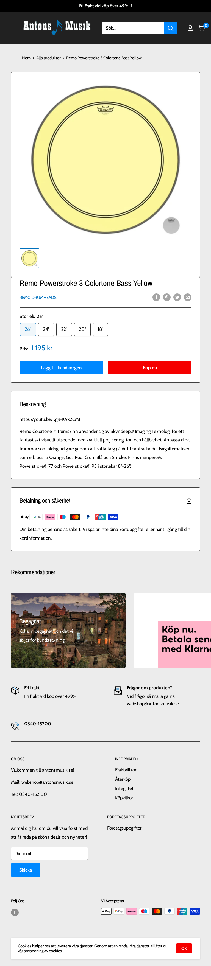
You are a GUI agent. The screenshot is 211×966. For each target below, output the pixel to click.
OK (184, 948)
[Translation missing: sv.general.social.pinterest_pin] (167, 297)
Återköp (123, 779)
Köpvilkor (124, 797)
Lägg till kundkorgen (61, 367)
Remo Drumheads (38, 297)
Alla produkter (48, 57)
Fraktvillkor (125, 769)
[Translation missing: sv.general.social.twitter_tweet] (177, 297)
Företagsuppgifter (124, 828)
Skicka (25, 870)
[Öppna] (13, 28)
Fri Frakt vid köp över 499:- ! (105, 6)
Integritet (124, 788)
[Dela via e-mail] (187, 297)
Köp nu (150, 367)
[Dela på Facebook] (156, 297)
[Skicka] (170, 28)
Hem (26, 57)
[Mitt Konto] (190, 28)
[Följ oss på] (15, 912)
